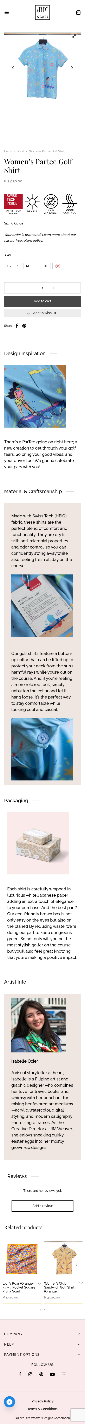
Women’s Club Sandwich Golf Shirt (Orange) (59, 1287)
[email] (64, 1374)
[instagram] (30, 1374)
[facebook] (20, 1374)
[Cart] (78, 12)
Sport (20, 151)
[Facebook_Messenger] (9, 1401)
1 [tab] (40, 1310)
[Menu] (6, 12)
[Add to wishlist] (39, 1283)
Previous (13, 67)
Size (8, 254)
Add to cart (42, 301)
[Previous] (8, 1265)
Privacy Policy (43, 1401)
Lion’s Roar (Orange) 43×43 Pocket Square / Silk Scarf (19, 1287)
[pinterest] (41, 1374)
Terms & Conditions (42, 1409)
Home (8, 151)
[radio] (8, 266)
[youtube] (52, 1374)
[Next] (76, 1265)
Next (72, 67)
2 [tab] (44, 1309)
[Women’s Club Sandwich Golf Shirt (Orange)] (63, 1259)
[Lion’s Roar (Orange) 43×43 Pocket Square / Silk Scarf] (22, 1259)
